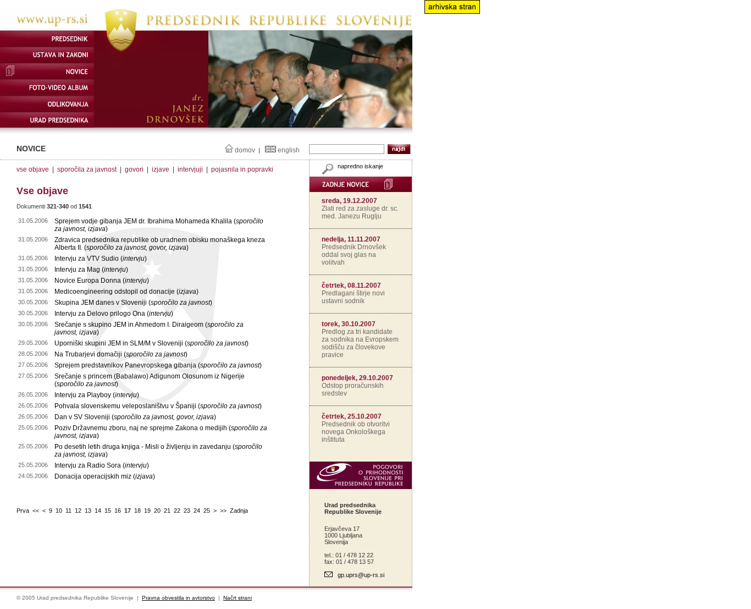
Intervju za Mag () (91, 269)
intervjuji (190, 169)
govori (134, 169)
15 (107, 510)
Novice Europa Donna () (101, 280)
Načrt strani (237, 598)
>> (223, 510)
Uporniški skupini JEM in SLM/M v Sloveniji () (151, 343)
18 (137, 510)
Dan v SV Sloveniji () (135, 417)
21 (167, 510)
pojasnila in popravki (242, 169)
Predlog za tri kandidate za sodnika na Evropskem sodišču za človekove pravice (360, 343)
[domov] (206, 28)
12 (78, 510)
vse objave (32, 169)
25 (206, 510)
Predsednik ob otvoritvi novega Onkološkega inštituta (356, 431)
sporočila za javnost (87, 169)
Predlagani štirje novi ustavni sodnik (353, 297)
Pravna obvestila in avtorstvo (178, 598)
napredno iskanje (359, 166)
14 (98, 510)
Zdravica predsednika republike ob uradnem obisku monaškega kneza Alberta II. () (159, 243)
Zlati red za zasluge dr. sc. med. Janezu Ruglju (360, 212)
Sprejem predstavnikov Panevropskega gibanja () (158, 365)
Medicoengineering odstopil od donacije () (126, 291)
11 (68, 510)
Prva (22, 510)
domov (245, 150)
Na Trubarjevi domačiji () (120, 354)
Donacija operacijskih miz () (104, 476)
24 (197, 510)
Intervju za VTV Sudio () (100, 258)
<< (35, 510)
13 (88, 510)
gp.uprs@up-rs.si (361, 575)
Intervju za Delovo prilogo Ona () (113, 313)
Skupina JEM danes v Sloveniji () (133, 302)
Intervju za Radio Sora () (101, 465)
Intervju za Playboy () (96, 395)
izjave (160, 169)
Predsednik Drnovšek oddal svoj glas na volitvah (354, 254)
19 (147, 510)
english (289, 150)
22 (177, 510)
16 (117, 510)
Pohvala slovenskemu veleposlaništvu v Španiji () (158, 406)
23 (187, 510)
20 (157, 510)
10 (59, 510)
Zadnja (239, 510)
